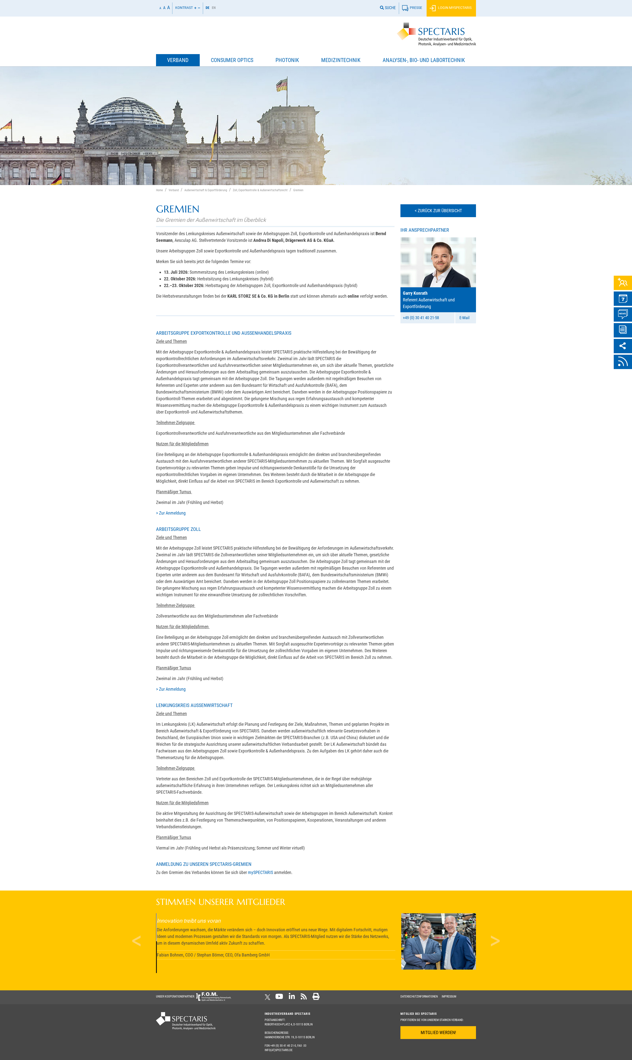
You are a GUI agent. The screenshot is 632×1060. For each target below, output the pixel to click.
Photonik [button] (287, 60)
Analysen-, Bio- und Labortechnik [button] (424, 60)
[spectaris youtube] (279, 998)
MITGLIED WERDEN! (438, 1032)
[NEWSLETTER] (623, 330)
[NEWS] (623, 314)
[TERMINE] (623, 298)
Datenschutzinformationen (419, 996)
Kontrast (184, 8)
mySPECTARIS (260, 872)
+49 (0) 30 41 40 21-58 (421, 317)
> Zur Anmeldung (171, 513)
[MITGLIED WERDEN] (623, 283)
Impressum (449, 996)
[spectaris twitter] (268, 998)
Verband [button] (178, 60)
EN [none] (214, 8)
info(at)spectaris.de (279, 1050)
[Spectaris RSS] (303, 998)
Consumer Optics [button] (232, 60)
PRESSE (416, 8)
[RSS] (623, 362)
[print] (316, 998)
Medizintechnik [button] (340, 60)
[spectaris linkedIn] (291, 998)
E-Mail (464, 317)
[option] (214, 8)
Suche (390, 7)
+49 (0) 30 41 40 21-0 (283, 1045)
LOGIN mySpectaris (454, 8)
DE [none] (207, 8)
